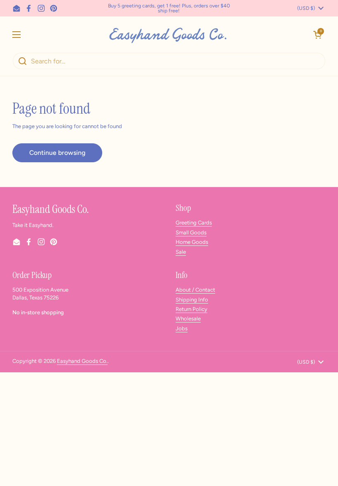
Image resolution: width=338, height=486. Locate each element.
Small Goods (191, 232)
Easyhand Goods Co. (82, 361)
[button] (317, 34)
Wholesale (188, 318)
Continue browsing (57, 153)
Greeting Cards (194, 223)
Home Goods (192, 242)
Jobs (182, 328)
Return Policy (191, 309)
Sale (181, 252)
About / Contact (195, 290)
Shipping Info (192, 300)
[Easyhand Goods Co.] (167, 34)
